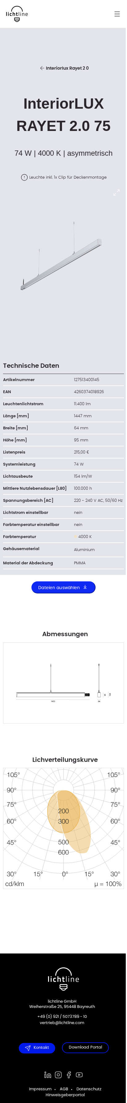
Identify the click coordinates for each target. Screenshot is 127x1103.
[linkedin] (45, 1075)
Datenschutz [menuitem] (86, 1089)
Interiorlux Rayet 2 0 (67, 68)
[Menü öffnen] (120, 14)
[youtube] (77, 1075)
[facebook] (66, 1075)
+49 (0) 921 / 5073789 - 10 (59, 1017)
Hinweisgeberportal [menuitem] (62, 1095)
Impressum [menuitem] (38, 1089)
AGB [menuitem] (61, 1089)
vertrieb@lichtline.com (60, 1023)
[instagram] (56, 1075)
